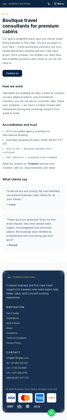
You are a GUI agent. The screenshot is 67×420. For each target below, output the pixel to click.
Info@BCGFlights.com (17, 358)
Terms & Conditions (16, 338)
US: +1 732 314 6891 (16, 368)
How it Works (13, 323)
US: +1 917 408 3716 (16, 372)
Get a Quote (12, 313)
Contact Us (12, 333)
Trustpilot (33, 163)
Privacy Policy (13, 343)
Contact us (12, 73)
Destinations (12, 318)
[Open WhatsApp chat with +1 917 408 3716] (51, 412)
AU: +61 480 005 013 (17, 363)
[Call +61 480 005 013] (49, 4)
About (9, 328)
